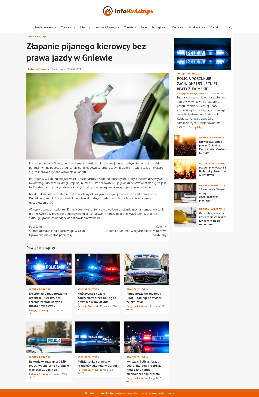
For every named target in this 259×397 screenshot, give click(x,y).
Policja (181, 74)
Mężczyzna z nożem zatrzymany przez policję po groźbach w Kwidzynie (97, 269)
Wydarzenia (217, 138)
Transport (66, 27)
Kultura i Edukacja (106, 27)
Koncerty (205, 163)
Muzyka (203, 138)
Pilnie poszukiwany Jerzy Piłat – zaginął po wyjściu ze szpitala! (146, 269)
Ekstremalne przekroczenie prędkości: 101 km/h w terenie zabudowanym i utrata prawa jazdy (49, 269)
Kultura (204, 185)
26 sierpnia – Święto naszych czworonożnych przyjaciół (185, 193)
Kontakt (215, 27)
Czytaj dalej (195, 127)
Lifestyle (176, 27)
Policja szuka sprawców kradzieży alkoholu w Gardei (97, 337)
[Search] (230, 27)
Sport (144, 27)
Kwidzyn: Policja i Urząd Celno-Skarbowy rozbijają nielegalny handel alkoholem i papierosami (146, 337)
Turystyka (157, 27)
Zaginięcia (194, 74)
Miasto (84, 27)
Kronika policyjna (37, 37)
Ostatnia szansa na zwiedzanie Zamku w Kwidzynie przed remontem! (185, 217)
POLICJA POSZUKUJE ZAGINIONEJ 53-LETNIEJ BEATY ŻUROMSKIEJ (202, 54)
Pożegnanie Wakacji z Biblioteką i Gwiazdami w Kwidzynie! (185, 169)
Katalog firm (196, 27)
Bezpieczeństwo (44, 27)
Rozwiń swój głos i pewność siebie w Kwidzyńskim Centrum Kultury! (185, 145)
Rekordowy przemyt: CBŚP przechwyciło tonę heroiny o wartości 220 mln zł (49, 337)
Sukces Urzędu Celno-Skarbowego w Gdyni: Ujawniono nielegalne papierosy (57, 231)
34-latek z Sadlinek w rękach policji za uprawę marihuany (135, 231)
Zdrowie (128, 27)
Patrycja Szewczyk (39, 69)
